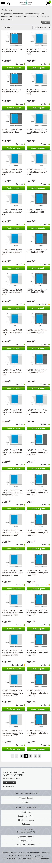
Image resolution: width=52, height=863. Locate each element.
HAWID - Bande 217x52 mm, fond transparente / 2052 (12, 412)
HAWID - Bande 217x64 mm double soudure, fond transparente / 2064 (12, 532)
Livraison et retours (26, 820)
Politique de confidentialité (26, 845)
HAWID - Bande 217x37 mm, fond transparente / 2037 (37, 91)
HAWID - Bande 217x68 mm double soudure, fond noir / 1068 (37, 572)
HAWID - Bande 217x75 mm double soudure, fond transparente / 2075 (12, 733)
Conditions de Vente (26, 816)
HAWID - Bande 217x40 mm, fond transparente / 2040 (12, 172)
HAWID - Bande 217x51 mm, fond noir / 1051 (37, 331)
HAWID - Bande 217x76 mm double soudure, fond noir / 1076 (37, 733)
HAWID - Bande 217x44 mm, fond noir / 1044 (37, 211)
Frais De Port (26, 812)
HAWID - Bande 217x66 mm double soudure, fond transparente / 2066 (12, 572)
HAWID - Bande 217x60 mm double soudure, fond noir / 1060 (37, 452)
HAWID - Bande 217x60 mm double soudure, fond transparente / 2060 (12, 492)
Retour (16, 756)
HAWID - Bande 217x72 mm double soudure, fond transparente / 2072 (12, 692)
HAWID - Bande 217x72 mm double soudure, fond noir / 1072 (37, 652)
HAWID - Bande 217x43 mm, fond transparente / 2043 (12, 212)
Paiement (26, 824)
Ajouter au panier (14, 68)
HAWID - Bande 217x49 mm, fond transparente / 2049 (12, 332)
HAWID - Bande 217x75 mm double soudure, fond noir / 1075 (37, 692)
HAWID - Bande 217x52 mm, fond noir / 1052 (37, 371)
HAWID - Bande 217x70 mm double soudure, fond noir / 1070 (37, 612)
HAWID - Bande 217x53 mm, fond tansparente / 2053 (37, 412)
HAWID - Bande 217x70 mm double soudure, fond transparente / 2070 (12, 652)
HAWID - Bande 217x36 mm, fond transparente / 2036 (37, 51)
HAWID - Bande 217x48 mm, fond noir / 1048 (37, 251)
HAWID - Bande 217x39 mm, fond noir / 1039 (12, 131)
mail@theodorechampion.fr (38, 858)
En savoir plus (8, 786)
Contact (26, 802)
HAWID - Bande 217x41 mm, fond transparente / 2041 (37, 172)
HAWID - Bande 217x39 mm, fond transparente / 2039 (37, 132)
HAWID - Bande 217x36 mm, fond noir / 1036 (12, 50)
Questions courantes (26, 837)
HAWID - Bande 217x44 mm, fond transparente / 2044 (12, 252)
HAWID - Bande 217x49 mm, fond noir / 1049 (37, 291)
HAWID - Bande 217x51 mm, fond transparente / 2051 (12, 372)
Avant (35, 756)
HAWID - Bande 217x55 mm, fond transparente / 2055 (12, 452)
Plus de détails (7, 19)
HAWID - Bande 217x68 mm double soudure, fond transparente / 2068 (12, 612)
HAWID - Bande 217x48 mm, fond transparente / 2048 (12, 292)
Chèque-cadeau (26, 841)
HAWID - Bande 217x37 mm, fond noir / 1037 (12, 90)
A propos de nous (26, 798)
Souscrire (10, 782)
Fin (39, 756)
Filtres (45, 22)
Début (12, 756)
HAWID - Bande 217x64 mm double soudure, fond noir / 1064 (37, 492)
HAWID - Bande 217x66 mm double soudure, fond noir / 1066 (37, 532)
